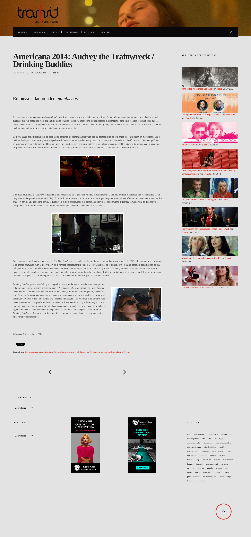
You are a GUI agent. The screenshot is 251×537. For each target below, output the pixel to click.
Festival (56, 352)
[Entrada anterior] (50, 371)
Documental (192, 455)
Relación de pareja (123, 352)
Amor (189, 434)
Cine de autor (227, 434)
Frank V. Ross (80, 352)
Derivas (55, 32)
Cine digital (219, 439)
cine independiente (46, 352)
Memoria (190, 468)
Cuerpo (229, 451)
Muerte (228, 468)
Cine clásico (213, 434)
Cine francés (192, 451)
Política (226, 472)
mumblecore (112, 352)
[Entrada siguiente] (124, 371)
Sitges (229, 476)
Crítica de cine (218, 451)
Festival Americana (67, 352)
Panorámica (39, 32)
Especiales (89, 32)
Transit (105, 32)
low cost (104, 352)
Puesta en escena (193, 476)
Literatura (224, 464)
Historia (217, 460)
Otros (56, 73)
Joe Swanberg (95, 352)
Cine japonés (204, 451)
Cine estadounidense (32, 352)
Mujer (189, 472)
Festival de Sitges (193, 460)
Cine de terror (207, 439)
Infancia (199, 464)
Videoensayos (71, 32)
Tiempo (190, 481)
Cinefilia (222, 447)
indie (87, 352)
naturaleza (207, 472)
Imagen (190, 464)
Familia (213, 455)
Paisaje (217, 472)
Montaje (219, 468)
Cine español (208, 443)
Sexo (222, 476)
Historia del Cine (229, 460)
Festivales (207, 460)
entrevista (203, 455)
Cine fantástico (210, 447)
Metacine (200, 468)
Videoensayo (201, 481)
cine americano (200, 434)
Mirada (210, 468)
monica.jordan (39, 73)
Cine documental (193, 443)
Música (197, 472)
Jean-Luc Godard (212, 464)
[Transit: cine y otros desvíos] (38, 13)
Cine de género (193, 439)
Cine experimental (194, 447)
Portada (22, 32)
